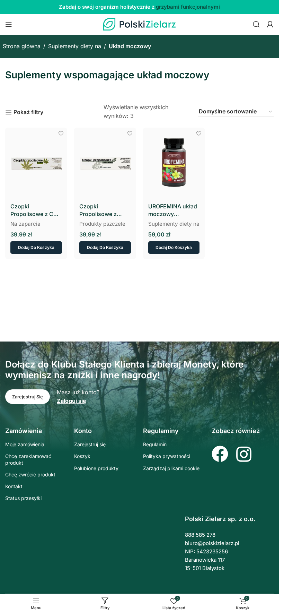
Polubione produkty (96, 468)
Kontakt (14, 486)
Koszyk (82, 456)
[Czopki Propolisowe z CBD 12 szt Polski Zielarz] (36, 163)
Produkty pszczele (102, 224)
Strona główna (22, 46)
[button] (36, 247)
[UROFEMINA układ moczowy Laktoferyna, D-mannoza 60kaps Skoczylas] (174, 163)
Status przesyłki (23, 498)
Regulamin (155, 444)
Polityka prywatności (166, 456)
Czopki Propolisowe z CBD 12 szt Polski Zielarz (35, 210)
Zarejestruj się (90, 444)
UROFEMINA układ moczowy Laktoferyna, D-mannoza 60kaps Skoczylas (172, 210)
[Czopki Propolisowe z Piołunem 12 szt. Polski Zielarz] (105, 163)
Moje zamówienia (24, 444)
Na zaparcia (25, 224)
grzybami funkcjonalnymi (188, 6)
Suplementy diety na (74, 46)
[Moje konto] (270, 24)
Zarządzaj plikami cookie (171, 468)
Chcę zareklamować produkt (28, 459)
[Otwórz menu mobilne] (9, 24)
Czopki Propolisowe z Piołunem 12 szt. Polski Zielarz (100, 210)
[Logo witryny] (139, 23)
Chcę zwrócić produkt (30, 474)
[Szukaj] (256, 24)
